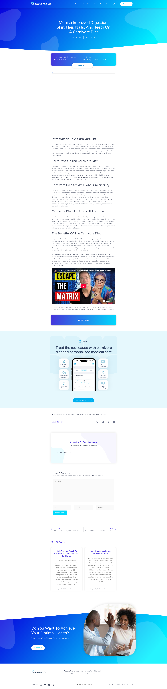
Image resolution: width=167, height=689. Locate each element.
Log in (113, 4)
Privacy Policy (130, 685)
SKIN (105, 414)
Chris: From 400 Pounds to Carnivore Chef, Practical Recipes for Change (66, 553)
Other (65, 414)
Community (104, 4)
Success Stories (80, 4)
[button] (97, 422)
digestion (99, 414)
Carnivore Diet (91, 4)
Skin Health (72, 414)
